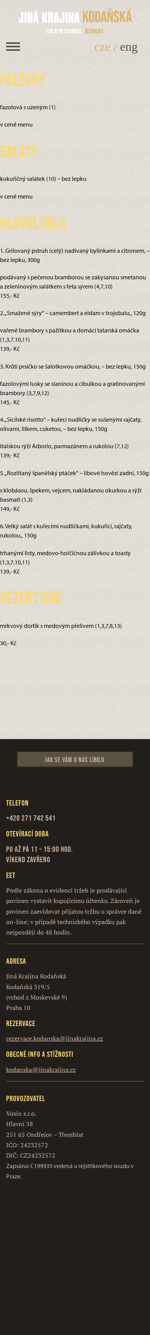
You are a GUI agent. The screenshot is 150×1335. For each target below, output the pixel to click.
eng (129, 46)
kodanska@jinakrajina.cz (41, 1069)
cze (102, 46)
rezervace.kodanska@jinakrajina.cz (54, 1038)
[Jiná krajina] (49, 16)
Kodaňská (107, 16)
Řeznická (75, 31)
